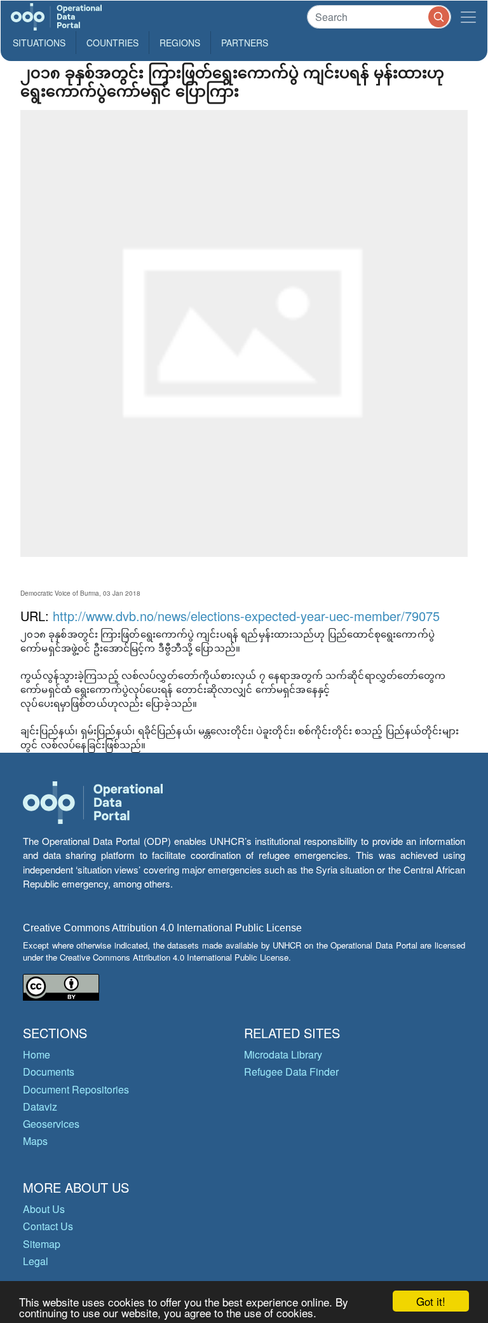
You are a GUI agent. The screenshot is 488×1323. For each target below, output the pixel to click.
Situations (39, 42)
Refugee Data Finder (291, 1071)
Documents (48, 1071)
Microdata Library (283, 1054)
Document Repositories (76, 1089)
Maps (35, 1141)
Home (36, 1054)
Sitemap (41, 1244)
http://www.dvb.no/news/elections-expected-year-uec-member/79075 (246, 616)
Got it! (430, 1301)
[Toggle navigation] (468, 17)
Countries (112, 42)
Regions (179, 42)
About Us (44, 1209)
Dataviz (40, 1106)
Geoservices (51, 1123)
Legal (35, 1261)
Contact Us (48, 1226)
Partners (244, 42)
